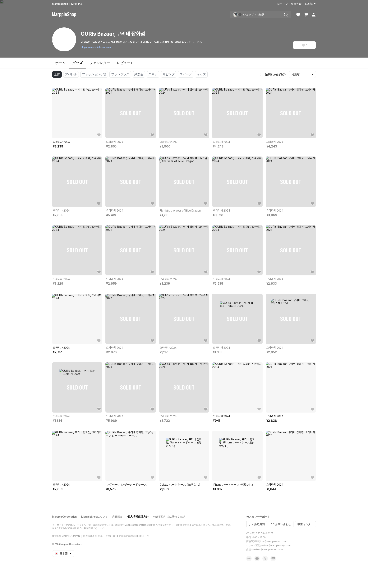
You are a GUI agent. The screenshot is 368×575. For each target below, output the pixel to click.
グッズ (77, 63)
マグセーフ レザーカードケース (126, 484)
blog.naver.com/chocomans (96, 47)
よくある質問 (257, 524)
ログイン (282, 3)
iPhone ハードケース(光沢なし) (233, 484)
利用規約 (117, 516)
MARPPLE (77, 3)
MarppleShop (60, 3)
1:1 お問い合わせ (281, 524)
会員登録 (296, 3)
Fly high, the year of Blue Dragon (180, 210)
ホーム (60, 63)
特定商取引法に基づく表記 (169, 516)
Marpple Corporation (64, 516)
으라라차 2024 (61, 142)
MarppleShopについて (94, 516)
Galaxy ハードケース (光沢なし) (180, 484)
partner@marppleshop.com (275, 545)
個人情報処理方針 (138, 516)
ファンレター (100, 63)
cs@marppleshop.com (274, 541)
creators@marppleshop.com (267, 549)
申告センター (305, 524)
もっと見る (195, 42)
